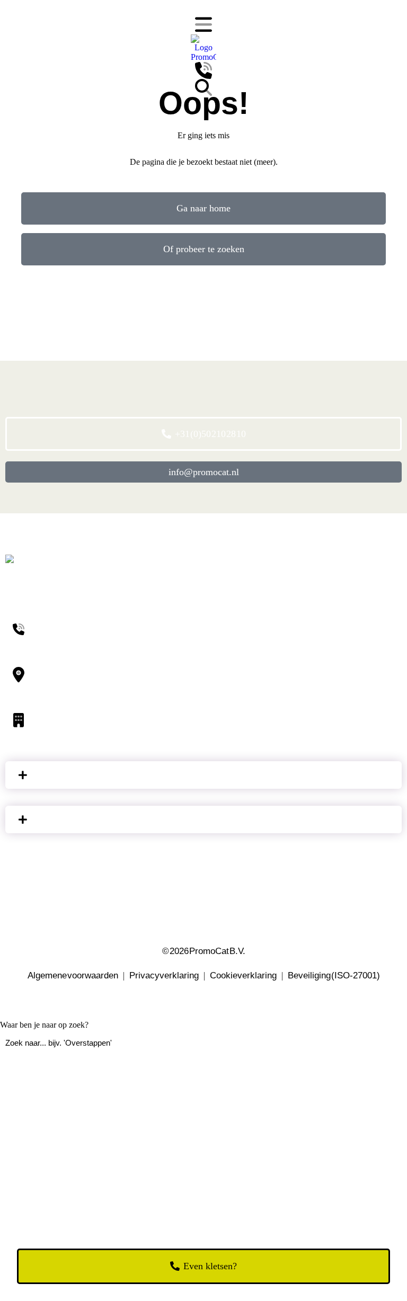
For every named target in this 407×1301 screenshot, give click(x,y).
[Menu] (203, 24)
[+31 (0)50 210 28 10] (203, 70)
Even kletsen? (210, 1266)
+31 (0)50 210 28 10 (210, 434)
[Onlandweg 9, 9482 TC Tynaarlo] (203, 675)
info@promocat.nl (204, 472)
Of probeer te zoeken (203, 249)
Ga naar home (203, 208)
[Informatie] (203, 775)
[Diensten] (203, 819)
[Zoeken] (203, 87)
